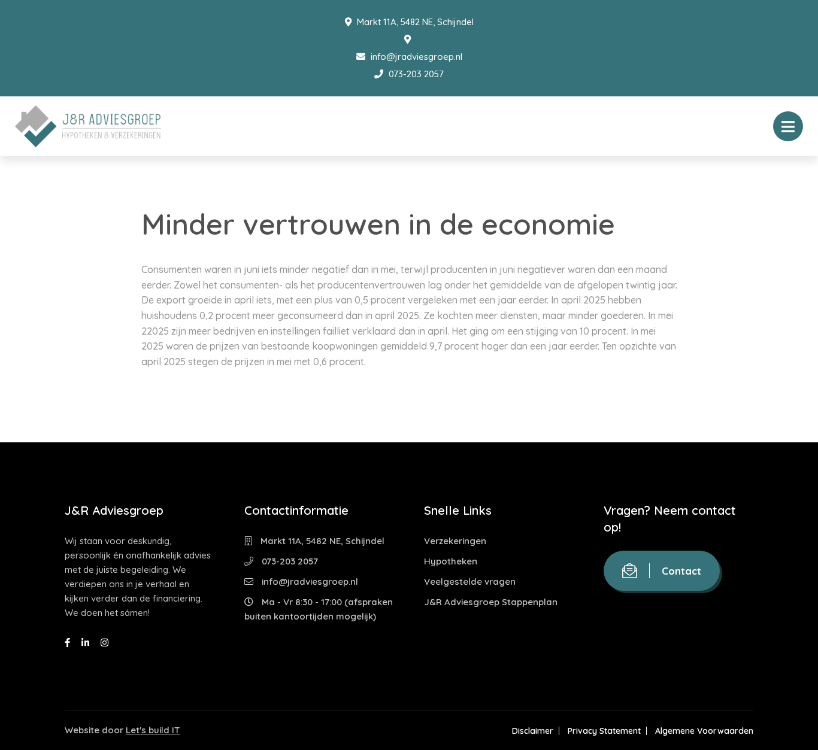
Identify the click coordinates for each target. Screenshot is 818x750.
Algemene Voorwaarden (704, 730)
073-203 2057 (415, 74)
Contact (681, 570)
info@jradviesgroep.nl (415, 56)
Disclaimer (532, 730)
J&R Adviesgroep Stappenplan (491, 602)
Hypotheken (450, 561)
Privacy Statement (604, 730)
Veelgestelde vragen (470, 581)
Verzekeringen (455, 540)
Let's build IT (153, 730)
